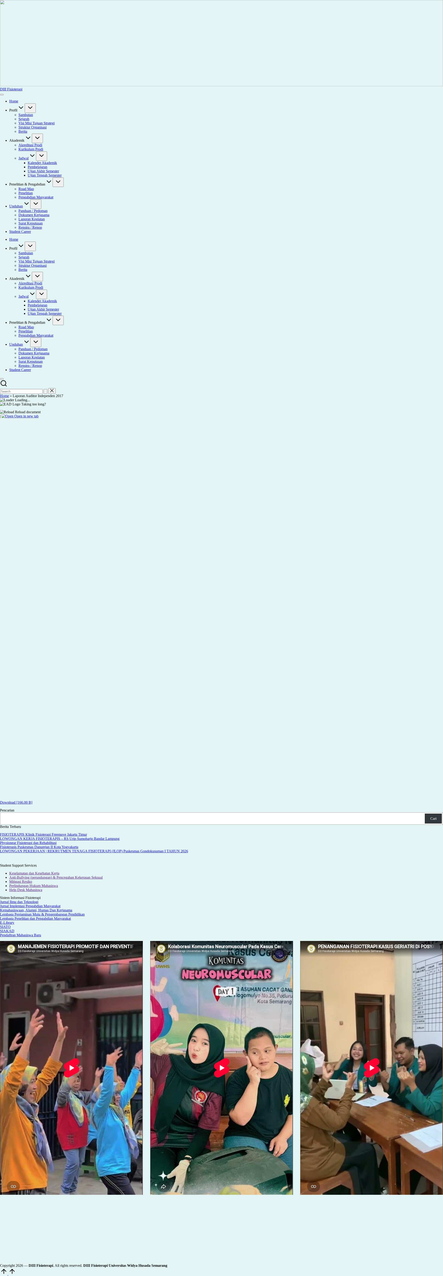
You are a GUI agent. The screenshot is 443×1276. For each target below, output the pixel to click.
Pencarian (7, 810)
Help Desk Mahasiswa (25, 890)
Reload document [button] (27, 412)
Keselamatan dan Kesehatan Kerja (34, 873)
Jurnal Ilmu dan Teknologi (19, 902)
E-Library (7, 923)
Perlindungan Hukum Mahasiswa (33, 886)
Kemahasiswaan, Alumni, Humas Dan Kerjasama (36, 910)
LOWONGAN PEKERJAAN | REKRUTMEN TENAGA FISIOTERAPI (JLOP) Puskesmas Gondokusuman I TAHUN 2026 (94, 851)
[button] (45, 391)
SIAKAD (7, 931)
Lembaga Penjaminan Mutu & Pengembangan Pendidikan (42, 914)
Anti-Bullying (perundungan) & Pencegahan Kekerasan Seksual (56, 877)
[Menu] (2, 94)
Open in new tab (26, 416)
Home (4, 396)
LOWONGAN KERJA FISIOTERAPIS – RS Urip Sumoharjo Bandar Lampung (60, 839)
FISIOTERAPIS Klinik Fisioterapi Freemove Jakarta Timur (43, 834)
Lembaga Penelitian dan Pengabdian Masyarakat (35, 918)
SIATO (5, 927)
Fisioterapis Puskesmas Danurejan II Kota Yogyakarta (39, 847)
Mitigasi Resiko (20, 882)
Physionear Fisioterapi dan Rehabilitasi (28, 843)
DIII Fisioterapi (11, 89)
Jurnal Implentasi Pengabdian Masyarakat (30, 906)
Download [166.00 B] (16, 802)
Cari (433, 819)
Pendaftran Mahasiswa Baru (20, 935)
